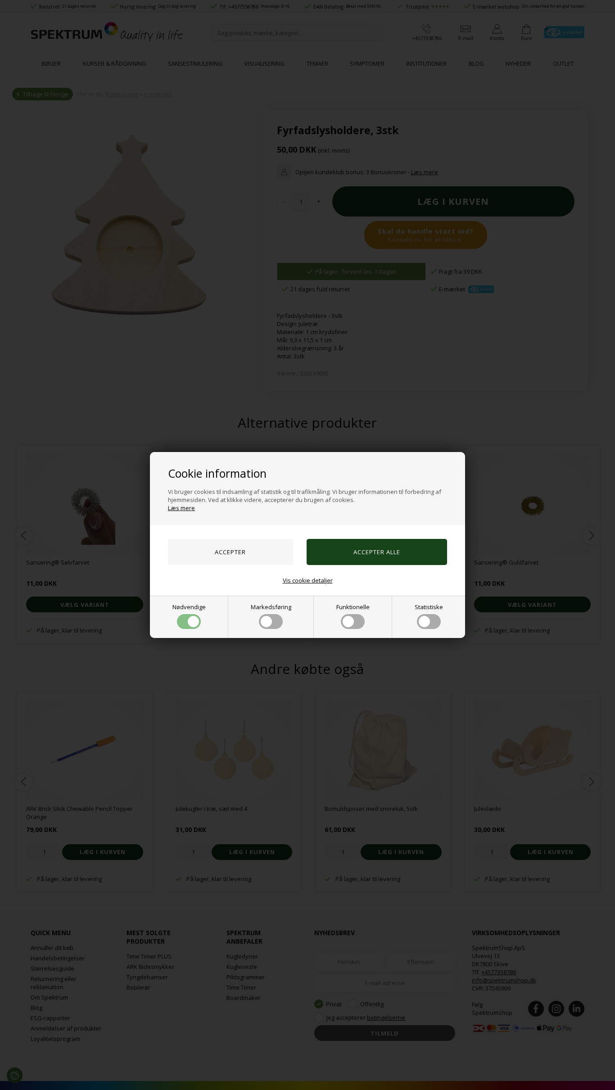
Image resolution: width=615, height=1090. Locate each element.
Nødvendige (189, 607)
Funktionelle (353, 607)
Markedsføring (271, 607)
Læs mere (181, 508)
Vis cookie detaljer (308, 580)
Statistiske (429, 607)
